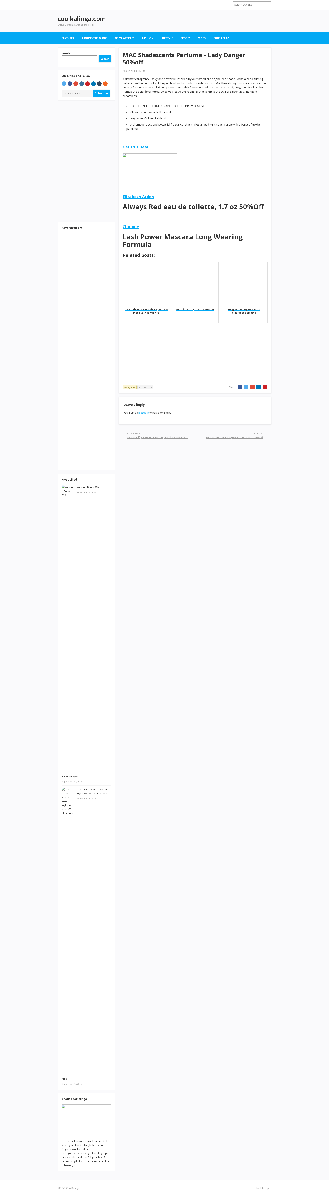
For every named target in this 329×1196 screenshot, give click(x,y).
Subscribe (101, 93)
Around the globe (94, 38)
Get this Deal (135, 147)
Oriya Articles (124, 38)
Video (202, 38)
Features (68, 38)
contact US (221, 38)
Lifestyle (167, 38)
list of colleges (70, 776)
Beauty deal (130, 387)
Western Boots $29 (88, 487)
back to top (262, 1188)
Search (66, 53)
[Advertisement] (202, 20)
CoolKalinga (72, 1188)
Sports (186, 38)
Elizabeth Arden (138, 196)
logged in (143, 412)
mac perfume (145, 387)
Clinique (131, 226)
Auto (64, 1079)
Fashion (147, 38)
